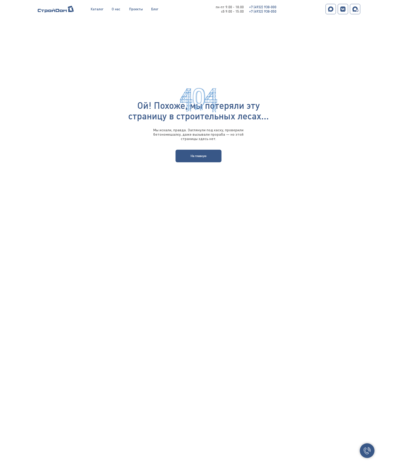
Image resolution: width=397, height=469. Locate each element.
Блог (154, 9)
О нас (116, 9)
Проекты (136, 9)
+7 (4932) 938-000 (262, 7)
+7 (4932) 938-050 (262, 11)
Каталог (97, 9)
